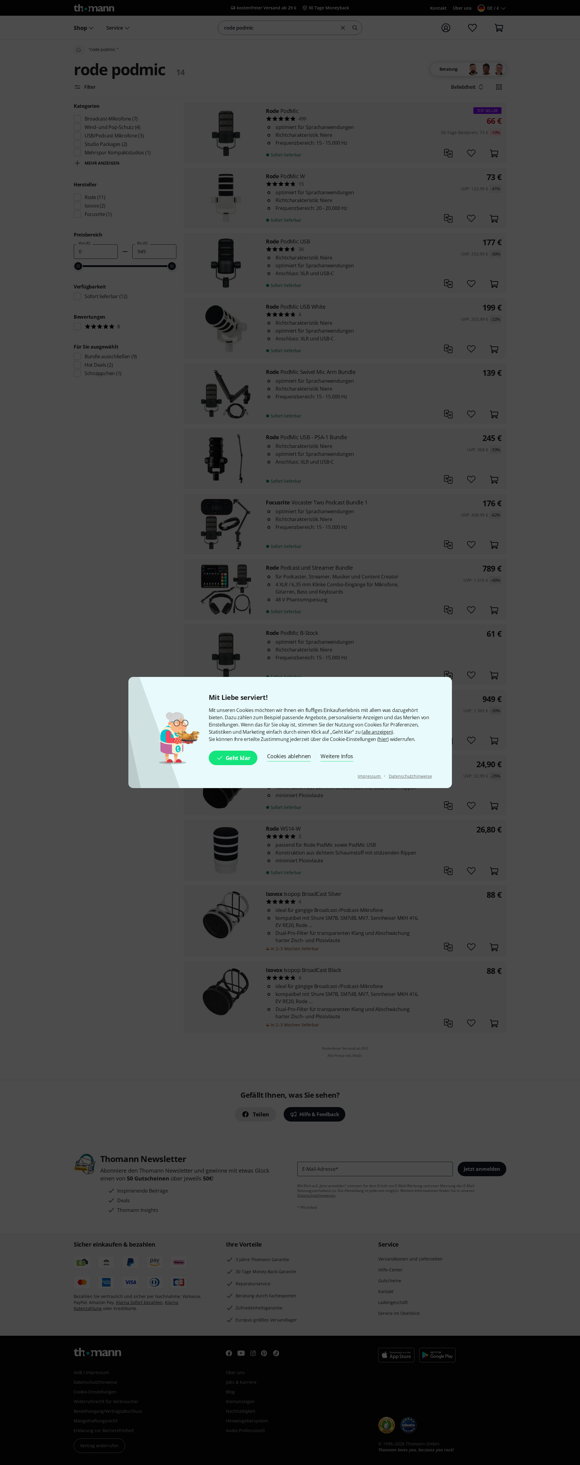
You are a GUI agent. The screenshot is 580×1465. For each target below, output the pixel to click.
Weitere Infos (337, 756)
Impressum (370, 776)
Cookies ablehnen (289, 756)
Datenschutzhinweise (410, 776)
